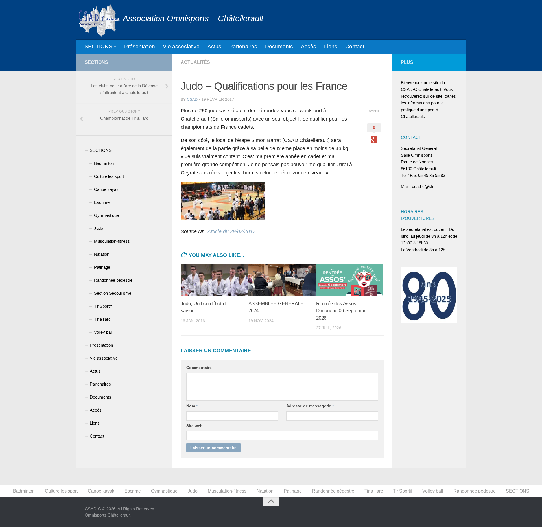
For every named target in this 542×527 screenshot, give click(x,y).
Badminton (104, 163)
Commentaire (199, 367)
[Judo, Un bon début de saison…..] (214, 279)
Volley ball (103, 332)
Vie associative (181, 46)
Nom (192, 406)
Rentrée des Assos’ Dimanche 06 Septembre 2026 (342, 311)
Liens (330, 46)
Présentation (139, 46)
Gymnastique (106, 215)
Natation (101, 254)
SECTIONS (98, 46)
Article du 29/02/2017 (231, 231)
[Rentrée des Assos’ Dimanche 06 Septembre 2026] (350, 279)
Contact (354, 46)
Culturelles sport (109, 176)
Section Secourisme (112, 293)
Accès (308, 46)
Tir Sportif (103, 306)
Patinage (102, 267)
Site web (194, 425)
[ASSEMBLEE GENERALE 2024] (282, 279)
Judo (98, 228)
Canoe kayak (106, 189)
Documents (279, 46)
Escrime (102, 202)
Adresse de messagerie (310, 406)
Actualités (195, 62)
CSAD (192, 99)
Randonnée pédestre (113, 280)
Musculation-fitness (112, 241)
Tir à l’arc (102, 319)
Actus (214, 46)
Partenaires (243, 46)
